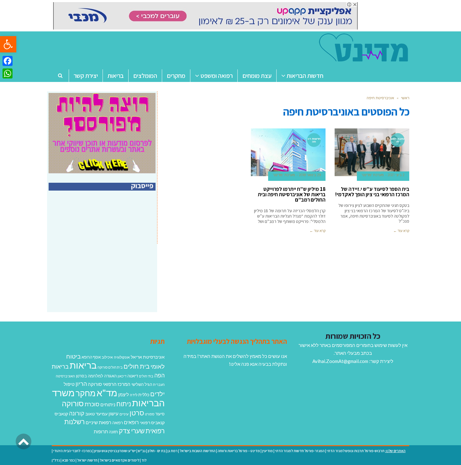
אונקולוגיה (122, 357)
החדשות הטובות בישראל (197, 450)
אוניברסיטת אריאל (148, 357)
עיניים (124, 414)
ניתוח (123, 404)
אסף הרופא (91, 357)
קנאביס (61, 413)
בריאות (83, 365)
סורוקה (73, 403)
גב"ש (142, 450)
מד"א (107, 392)
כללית (143, 394)
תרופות (101, 431)
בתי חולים (146, 376)
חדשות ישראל (87, 460)
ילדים (157, 393)
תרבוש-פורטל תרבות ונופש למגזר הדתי (355, 450)
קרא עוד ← (401, 231)
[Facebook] (7, 61)
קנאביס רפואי (152, 422)
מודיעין (267, 450)
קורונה (76, 413)
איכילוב (107, 357)
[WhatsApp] (7, 73)
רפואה (117, 422)
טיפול (69, 384)
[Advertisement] (103, 258)
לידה (133, 395)
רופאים (131, 422)
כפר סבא (68, 460)
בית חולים (137, 366)
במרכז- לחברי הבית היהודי (72, 450)
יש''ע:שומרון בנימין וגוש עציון (115, 450)
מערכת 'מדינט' (373, 175)
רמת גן (172, 450)
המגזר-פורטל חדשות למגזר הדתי (300, 450)
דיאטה (132, 376)
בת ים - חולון (156, 450)
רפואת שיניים (98, 422)
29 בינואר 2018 (310, 175)
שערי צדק (132, 431)
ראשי (405, 97)
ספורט (149, 414)
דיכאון (122, 376)
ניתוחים (107, 404)
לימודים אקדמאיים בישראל (119, 460)
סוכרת (92, 404)
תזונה (113, 431)
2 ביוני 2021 (396, 175)
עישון (114, 413)
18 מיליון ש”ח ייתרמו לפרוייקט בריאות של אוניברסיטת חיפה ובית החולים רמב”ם (292, 194)
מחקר (86, 393)
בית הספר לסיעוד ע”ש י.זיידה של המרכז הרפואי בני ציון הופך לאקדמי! (372, 192)
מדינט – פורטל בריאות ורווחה (239, 450)
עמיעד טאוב (96, 413)
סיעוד (160, 413)
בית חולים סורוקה (110, 367)
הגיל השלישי (141, 384)
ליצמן (123, 394)
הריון (81, 384)
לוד (143, 460)
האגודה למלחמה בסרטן (96, 375)
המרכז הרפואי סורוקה (109, 384)
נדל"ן (56, 460)
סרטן (137, 412)
